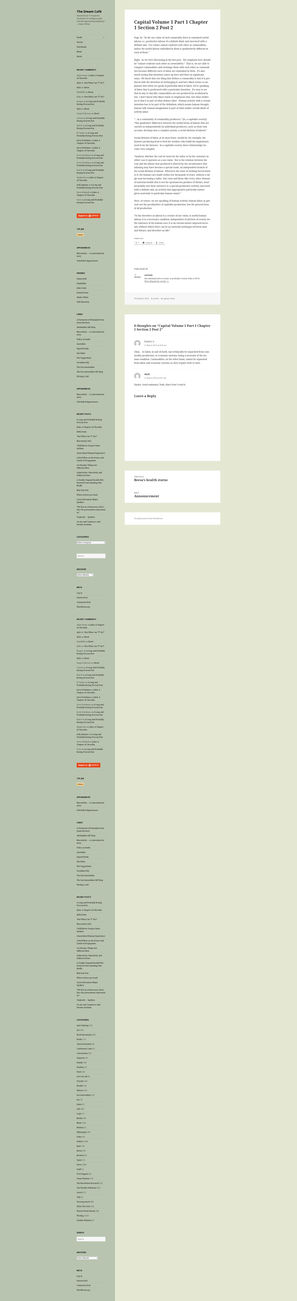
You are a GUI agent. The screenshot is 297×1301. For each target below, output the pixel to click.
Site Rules (81, 353)
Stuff (79, 1169)
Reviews (80, 1155)
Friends (80, 1081)
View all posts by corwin (155, 281)
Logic (79, 1113)
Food (79, 1072)
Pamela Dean (82, 292)
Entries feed (82, 597)
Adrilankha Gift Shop (86, 327)
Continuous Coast (84, 1048)
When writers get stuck (87, 495)
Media (79, 1118)
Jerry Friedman (83, 140)
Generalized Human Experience (91, 453)
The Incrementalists (85, 367)
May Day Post (83, 490)
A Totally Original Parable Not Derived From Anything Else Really (90, 483)
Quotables (81, 344)
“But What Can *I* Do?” (94, 83)
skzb (79, 83)
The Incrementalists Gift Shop (90, 371)
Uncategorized (83, 1201)
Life (78, 1109)
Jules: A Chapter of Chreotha (89, 427)
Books (79, 37)
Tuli (78, 1197)
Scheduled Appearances (87, 260)
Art (78, 1030)
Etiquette (81, 1058)
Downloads (81, 47)
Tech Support (83, 1174)
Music (79, 51)
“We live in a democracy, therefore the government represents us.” (91, 510)
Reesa (79, 1150)
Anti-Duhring (83, 1025)
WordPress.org (83, 607)
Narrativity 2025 (84, 441)
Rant (79, 1146)
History (80, 1090)
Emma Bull (81, 278)
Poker (79, 1136)
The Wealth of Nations (86, 1188)
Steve (79, 1164)
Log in (79, 593)
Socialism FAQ (83, 362)
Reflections (81, 431)
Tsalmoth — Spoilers (86, 517)
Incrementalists (84, 1095)
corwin (156, 298)
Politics (80, 1141)
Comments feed (83, 602)
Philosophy (81, 1132)
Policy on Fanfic (83, 339)
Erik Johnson (82, 185)
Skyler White (82, 297)
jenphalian (81, 283)
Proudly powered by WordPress (148, 518)
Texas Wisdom (83, 1178)
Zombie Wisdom (84, 1220)
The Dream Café (89, 11)
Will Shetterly (83, 302)
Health (80, 1085)
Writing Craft (83, 376)
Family (80, 1062)
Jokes (79, 1104)
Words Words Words (86, 1211)
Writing (80, 1215)
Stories (80, 42)
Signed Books (83, 348)
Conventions (82, 1053)
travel (79, 1192)
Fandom (80, 1067)
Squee (79, 1160)
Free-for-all (82, 1076)
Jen (78, 1099)
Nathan (80, 1127)
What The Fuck (83, 1206)
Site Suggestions (84, 358)
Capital (166, 298)
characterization (84, 1044)
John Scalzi (81, 288)
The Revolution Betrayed (88, 1183)
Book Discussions (84, 1034)
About (79, 56)
